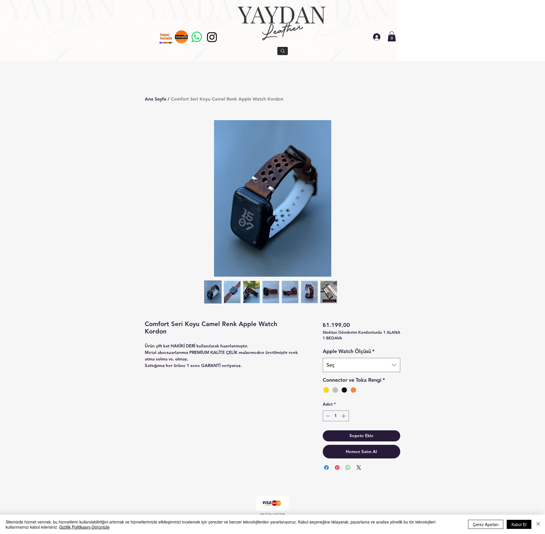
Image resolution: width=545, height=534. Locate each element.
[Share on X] (358, 467)
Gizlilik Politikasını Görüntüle (84, 527)
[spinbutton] (335, 416)
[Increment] (344, 416)
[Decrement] (327, 416)
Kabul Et (519, 524)
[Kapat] (538, 524)
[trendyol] (181, 36)
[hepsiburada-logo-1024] (166, 36)
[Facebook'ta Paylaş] (326, 467)
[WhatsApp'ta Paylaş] (348, 467)
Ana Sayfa (155, 99)
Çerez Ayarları (485, 524)
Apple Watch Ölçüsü (348, 351)
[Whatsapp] (196, 36)
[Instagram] (212, 36)
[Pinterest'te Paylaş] (337, 467)
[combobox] (361, 365)
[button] (391, 36)
